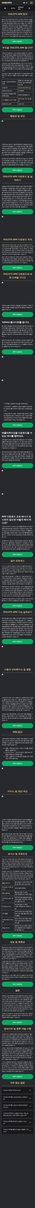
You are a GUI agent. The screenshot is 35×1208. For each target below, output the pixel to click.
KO (26, 3)
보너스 (13, 8)
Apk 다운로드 (17, 41)
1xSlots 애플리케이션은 (18, 957)
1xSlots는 (4, 63)
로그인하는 (21, 1043)
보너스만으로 (8, 67)
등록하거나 (16, 600)
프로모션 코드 (20, 8)
